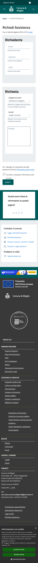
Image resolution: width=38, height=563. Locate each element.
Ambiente (11, 423)
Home (5, 18)
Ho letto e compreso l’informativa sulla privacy (20, 174)
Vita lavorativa (10, 389)
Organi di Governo (11, 351)
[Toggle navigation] (4, 9)
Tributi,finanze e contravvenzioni (20, 419)
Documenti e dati (11, 371)
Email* (10, 67)
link (9, 545)
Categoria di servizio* (15, 97)
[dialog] (19, 544)
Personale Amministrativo (14, 368)
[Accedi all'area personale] (30, 2)
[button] (19, 559)
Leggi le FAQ (9, 514)
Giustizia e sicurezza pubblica (18, 416)
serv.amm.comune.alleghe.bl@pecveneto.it (17, 494)
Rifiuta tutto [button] (19, 555)
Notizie (7, 443)
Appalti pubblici (10, 395)
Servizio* (11, 112)
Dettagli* (11, 128)
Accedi (30, 32)
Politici (7, 364)
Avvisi (7, 450)
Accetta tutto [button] (19, 549)
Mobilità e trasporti (12, 402)
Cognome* (12, 57)
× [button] (35, 528)
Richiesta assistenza (12, 517)
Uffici (7, 358)
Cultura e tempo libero (13, 385)
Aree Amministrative (12, 354)
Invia (7, 182)
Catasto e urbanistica (12, 399)
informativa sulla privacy (25, 169)
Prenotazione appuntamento (15, 507)
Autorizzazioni (13, 430)
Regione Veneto (8, 2)
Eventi (7, 463)
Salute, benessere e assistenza (19, 426)
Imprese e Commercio (12, 392)
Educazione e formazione (17, 413)
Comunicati (9, 446)
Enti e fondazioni (11, 361)
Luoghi (7, 459)
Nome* (10, 46)
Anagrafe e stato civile (13, 382)
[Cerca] (33, 9)
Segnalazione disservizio (13, 510)
